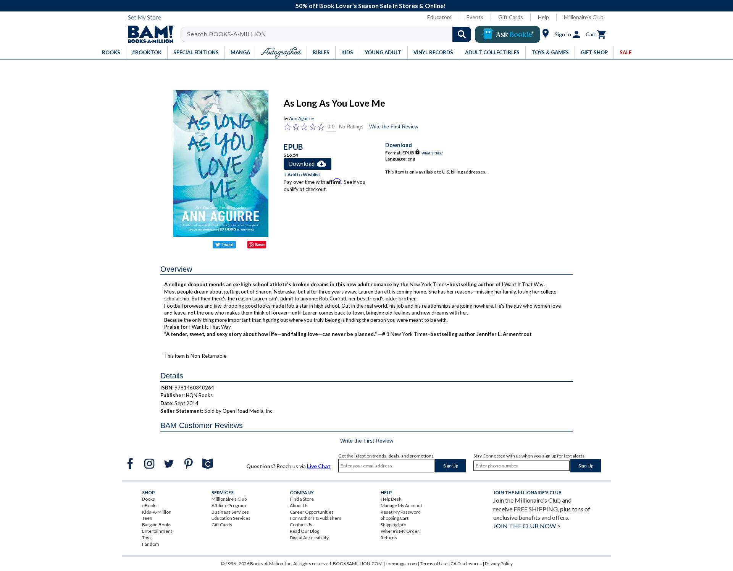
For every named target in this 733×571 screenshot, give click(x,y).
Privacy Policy (499, 563)
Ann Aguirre (301, 118)
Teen (147, 518)
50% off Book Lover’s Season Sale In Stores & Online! (370, 5)
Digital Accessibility (309, 537)
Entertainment (157, 531)
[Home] (148, 34)
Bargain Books (156, 524)
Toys (147, 537)
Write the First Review (393, 127)
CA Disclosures (466, 563)
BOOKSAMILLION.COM (358, 563)
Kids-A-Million (156, 512)
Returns (389, 537)
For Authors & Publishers (315, 518)
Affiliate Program (229, 505)
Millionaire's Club (584, 17)
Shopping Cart (394, 518)
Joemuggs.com (401, 563)
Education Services (231, 518)
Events (475, 17)
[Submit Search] (461, 34)
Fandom (150, 544)
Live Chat (319, 466)
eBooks (150, 505)
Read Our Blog (304, 531)
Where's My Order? (401, 531)
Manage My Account (401, 505)
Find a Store (302, 499)
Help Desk (391, 499)
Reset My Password (401, 512)
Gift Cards (510, 17)
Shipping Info (393, 524)
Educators (439, 17)
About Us (299, 505)
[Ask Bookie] (507, 34)
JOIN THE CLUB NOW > (526, 525)
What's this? (431, 153)
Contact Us (301, 524)
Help (543, 17)
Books (148, 499)
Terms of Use (433, 563)
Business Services (230, 512)
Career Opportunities (312, 512)
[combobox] (331, 34)
